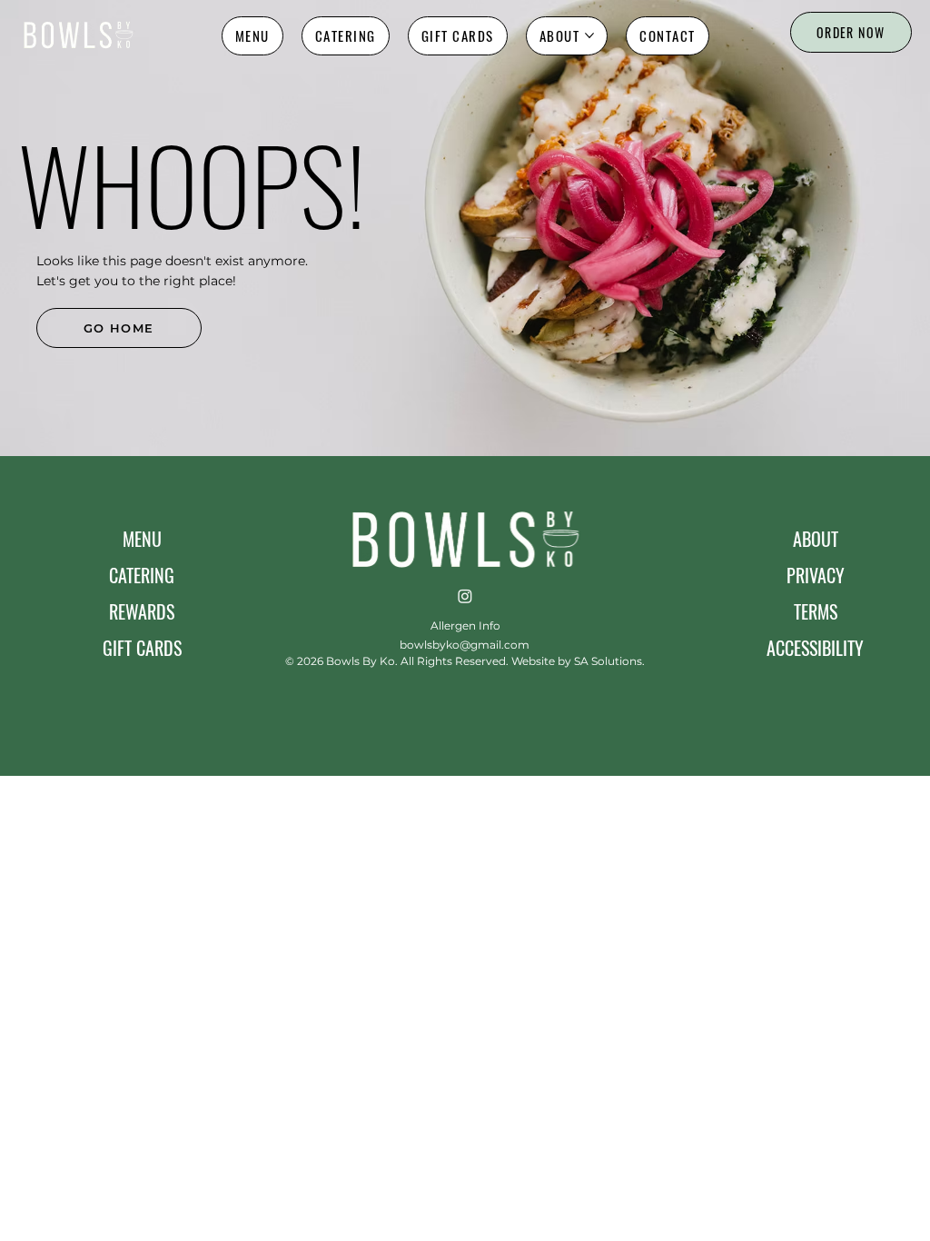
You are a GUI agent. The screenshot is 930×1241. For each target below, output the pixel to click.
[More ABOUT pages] (589, 35)
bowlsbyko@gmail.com (464, 644)
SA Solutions (608, 661)
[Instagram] (465, 596)
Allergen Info (465, 625)
